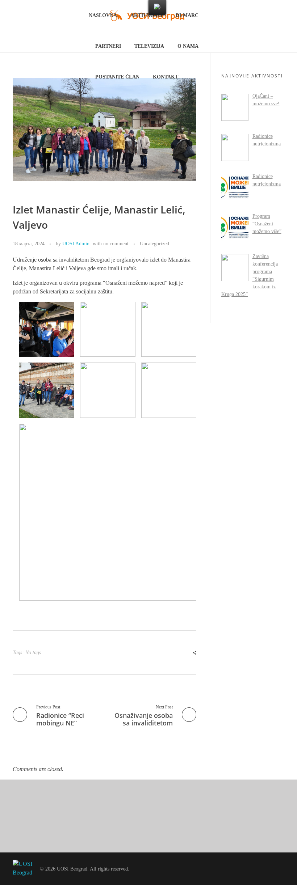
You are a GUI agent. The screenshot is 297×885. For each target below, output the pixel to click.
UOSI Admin (75, 243)
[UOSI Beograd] (23, 869)
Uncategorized (154, 243)
